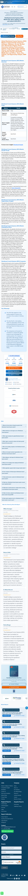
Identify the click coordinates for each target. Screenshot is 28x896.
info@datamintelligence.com (15, 379)
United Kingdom (4, 805)
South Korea (3, 811)
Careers (15, 797)
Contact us (3, 791)
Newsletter (3, 789)
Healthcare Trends (17, 806)
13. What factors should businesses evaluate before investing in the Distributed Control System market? (13, 488)
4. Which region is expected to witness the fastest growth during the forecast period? (13, 442)
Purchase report (6, 715)
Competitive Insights (5, 787)
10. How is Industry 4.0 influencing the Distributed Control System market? (13, 472)
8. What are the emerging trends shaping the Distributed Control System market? (13, 463)
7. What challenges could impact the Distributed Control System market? (12, 458)
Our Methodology (17, 791)
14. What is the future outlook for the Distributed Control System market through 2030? (13, 494)
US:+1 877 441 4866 (14, 378)
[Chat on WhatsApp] (7, 831)
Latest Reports (4, 820)
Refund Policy (4, 795)
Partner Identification (15, 371)
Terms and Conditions (5, 793)
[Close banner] (27, 2)
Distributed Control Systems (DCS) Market (14, 15)
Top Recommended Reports (7, 818)
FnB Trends (16, 804)
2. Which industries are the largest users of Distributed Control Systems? (12, 431)
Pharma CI (16, 793)
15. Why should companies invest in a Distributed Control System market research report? (13, 499)
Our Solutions (17, 789)
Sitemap (3, 799)
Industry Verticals (17, 795)
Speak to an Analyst (15, 374)
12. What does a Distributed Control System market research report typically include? (13, 483)
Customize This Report (14, 684)
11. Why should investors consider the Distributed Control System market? (13, 478)
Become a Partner (17, 799)
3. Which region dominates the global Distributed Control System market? (13, 437)
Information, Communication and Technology (13, 12)
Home (11, 11)
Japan (2, 809)
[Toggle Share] (26, 708)
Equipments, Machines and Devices (13, 14)
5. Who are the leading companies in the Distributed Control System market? (13, 447)
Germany (3, 807)
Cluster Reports (4, 816)
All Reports (3, 822)
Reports (15, 11)
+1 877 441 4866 (6, 828)
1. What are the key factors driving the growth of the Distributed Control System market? (12, 426)
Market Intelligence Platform (7, 785)
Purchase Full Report (15, 367)
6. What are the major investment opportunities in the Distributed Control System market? (12, 453)
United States (4, 803)
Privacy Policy (4, 797)
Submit (4, 867)
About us (16, 787)
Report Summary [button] (4, 32)
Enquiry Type (11, 854)
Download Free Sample (14, 687)
